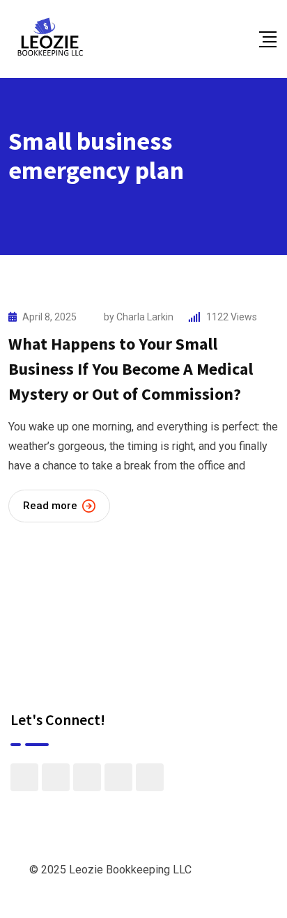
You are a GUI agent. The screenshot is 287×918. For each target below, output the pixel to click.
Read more (50, 505)
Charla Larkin (144, 316)
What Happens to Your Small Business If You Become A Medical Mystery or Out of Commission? (130, 369)
